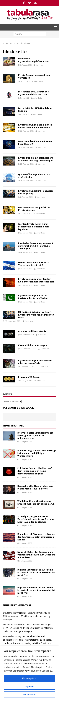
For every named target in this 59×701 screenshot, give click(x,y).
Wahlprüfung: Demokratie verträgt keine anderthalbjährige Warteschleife (36, 453)
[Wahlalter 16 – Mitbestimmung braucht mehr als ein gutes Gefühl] (9, 504)
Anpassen (29, 686)
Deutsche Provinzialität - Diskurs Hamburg (23, 612)
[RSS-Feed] (35, 3)
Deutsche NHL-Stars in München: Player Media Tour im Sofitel (35, 487)
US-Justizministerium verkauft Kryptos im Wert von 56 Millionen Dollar (36, 315)
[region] (29, 673)
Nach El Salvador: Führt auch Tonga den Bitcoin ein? (33, 264)
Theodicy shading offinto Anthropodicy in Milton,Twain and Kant (27, 643)
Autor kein (40, 65)
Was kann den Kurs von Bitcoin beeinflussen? (35, 142)
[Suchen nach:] (29, 33)
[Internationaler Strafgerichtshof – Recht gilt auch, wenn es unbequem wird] (9, 435)
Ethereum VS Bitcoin (29, 377)
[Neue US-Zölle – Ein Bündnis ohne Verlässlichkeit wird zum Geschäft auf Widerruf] (9, 555)
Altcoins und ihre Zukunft (32, 331)
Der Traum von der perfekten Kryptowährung (34, 209)
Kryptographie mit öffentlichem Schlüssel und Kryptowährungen (35, 159)
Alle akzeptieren (29, 678)
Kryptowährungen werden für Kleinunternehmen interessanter (36, 280)
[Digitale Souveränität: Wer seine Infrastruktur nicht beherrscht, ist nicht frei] (9, 572)
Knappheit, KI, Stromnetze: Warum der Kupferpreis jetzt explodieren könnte (36, 537)
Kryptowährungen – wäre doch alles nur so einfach (35, 362)
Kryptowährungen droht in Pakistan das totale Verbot (33, 297)
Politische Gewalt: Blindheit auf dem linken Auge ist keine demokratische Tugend (34, 471)
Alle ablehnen (29, 694)
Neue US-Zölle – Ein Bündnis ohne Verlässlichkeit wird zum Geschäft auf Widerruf (36, 555)
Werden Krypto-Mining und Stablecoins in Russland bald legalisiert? (33, 226)
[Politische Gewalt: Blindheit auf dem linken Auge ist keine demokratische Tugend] (9, 471)
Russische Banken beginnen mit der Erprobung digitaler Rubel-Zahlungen (35, 246)
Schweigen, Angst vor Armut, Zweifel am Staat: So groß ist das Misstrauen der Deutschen (35, 519)
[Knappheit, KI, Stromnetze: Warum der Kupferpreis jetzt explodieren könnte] (9, 537)
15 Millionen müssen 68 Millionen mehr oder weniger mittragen (27, 616)
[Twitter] (29, 3)
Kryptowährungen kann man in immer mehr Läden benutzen (35, 126)
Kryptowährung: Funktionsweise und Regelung (35, 192)
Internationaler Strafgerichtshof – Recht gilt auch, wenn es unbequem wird (36, 435)
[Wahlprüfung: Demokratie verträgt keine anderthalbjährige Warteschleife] (9, 453)
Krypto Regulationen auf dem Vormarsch (34, 76)
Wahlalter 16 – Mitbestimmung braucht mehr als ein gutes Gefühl (36, 502)
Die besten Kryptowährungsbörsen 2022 (33, 60)
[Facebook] (23, 3)
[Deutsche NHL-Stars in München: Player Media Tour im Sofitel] (9, 489)
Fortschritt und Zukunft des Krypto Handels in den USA (33, 93)
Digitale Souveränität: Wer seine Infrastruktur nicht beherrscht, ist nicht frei (36, 572)
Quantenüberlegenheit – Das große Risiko (34, 175)
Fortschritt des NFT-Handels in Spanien (35, 109)
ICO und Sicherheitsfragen (32, 345)
